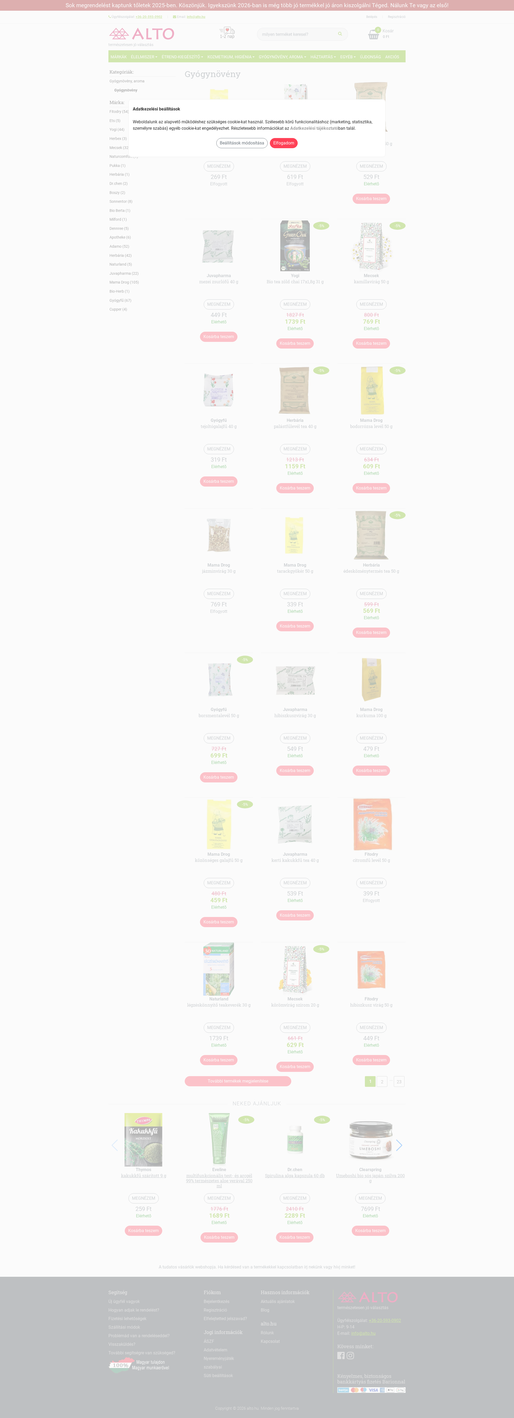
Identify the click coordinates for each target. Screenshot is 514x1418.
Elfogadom (283, 143)
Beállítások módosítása (242, 143)
